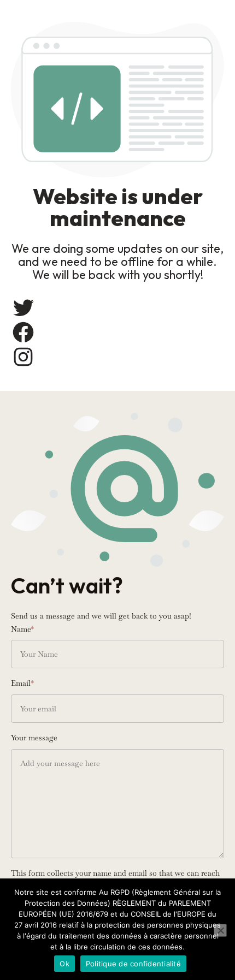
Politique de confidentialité (133, 963)
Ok (64, 963)
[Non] (220, 930)
